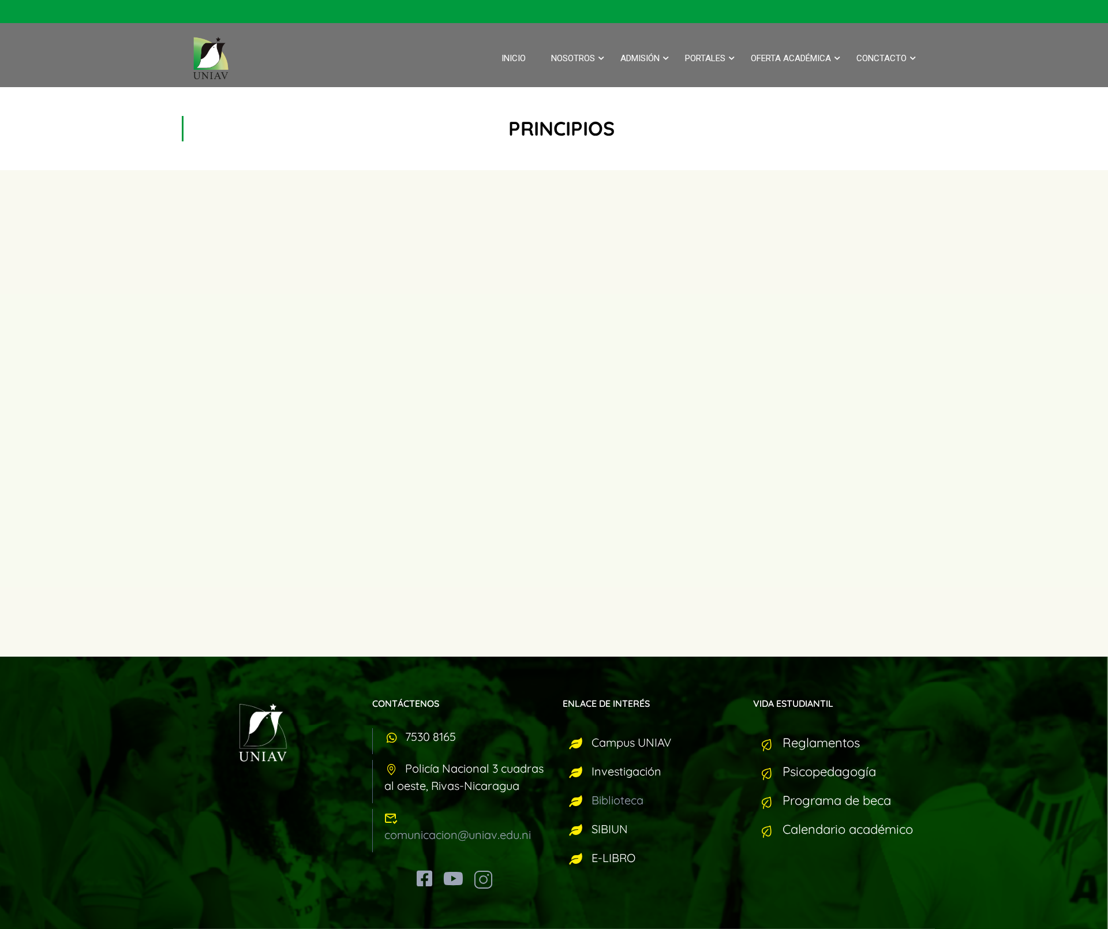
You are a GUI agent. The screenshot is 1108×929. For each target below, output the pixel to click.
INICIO (513, 58)
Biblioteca (617, 800)
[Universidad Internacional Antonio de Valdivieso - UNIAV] (219, 58)
